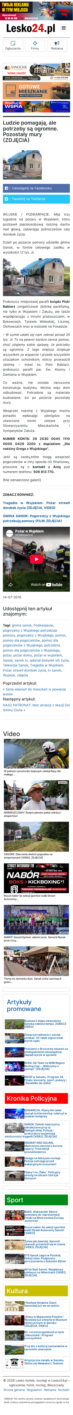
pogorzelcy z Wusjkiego (35, 635)
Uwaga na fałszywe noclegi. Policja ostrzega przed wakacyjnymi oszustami (42, 1161)
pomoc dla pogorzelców (21, 640)
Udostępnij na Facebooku (31, 188)
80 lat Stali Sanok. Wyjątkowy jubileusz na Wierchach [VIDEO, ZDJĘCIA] (45, 1272)
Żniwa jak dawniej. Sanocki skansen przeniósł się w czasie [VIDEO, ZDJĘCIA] (44, 1244)
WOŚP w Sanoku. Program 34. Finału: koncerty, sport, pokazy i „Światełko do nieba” (45, 1080)
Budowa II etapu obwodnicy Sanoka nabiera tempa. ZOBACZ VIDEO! (45, 1023)
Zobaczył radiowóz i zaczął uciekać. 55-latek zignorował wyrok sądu (43, 1037)
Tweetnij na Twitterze (28, 199)
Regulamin (34, 1390)
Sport (15, 1200)
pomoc (60, 635)
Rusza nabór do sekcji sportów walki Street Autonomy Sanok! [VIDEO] (44, 1230)
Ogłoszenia (13, 48)
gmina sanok (22, 625)
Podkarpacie (43, 625)
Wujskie (9, 675)
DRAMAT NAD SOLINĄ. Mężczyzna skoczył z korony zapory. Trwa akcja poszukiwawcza (43, 1147)
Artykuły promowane (24, 1005)
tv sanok (54, 670)
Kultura (17, 1291)
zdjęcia (22, 675)
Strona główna (14, 1390)
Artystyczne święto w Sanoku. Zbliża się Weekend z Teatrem (44, 1361)
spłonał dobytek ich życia (49, 660)
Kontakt (64, 1390)
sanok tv (21, 660)
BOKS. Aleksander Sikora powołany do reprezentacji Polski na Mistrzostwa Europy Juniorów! (44, 1216)
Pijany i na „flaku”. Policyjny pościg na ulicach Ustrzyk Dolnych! (42, 1175)
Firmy (35, 48)
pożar (7, 655)
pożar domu (22, 655)
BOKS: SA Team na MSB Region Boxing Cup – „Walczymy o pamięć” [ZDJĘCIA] (44, 1066)
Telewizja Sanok (15, 665)
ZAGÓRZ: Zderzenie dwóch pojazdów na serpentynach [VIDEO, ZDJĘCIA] (28, 856)
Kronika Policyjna (32, 1098)
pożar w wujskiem (48, 655)
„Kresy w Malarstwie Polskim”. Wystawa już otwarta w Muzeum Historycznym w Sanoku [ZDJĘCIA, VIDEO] (45, 1321)
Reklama (57, 48)
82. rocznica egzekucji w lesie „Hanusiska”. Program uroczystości (44, 1335)
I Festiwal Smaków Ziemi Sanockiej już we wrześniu (41, 1304)
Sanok (8, 660)
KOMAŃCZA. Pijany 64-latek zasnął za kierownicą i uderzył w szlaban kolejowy (45, 1113)
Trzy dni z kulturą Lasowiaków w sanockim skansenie (45, 1347)
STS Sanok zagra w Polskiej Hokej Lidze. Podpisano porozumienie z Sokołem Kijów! (45, 1258)
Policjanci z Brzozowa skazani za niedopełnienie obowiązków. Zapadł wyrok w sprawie (46, 1051)
